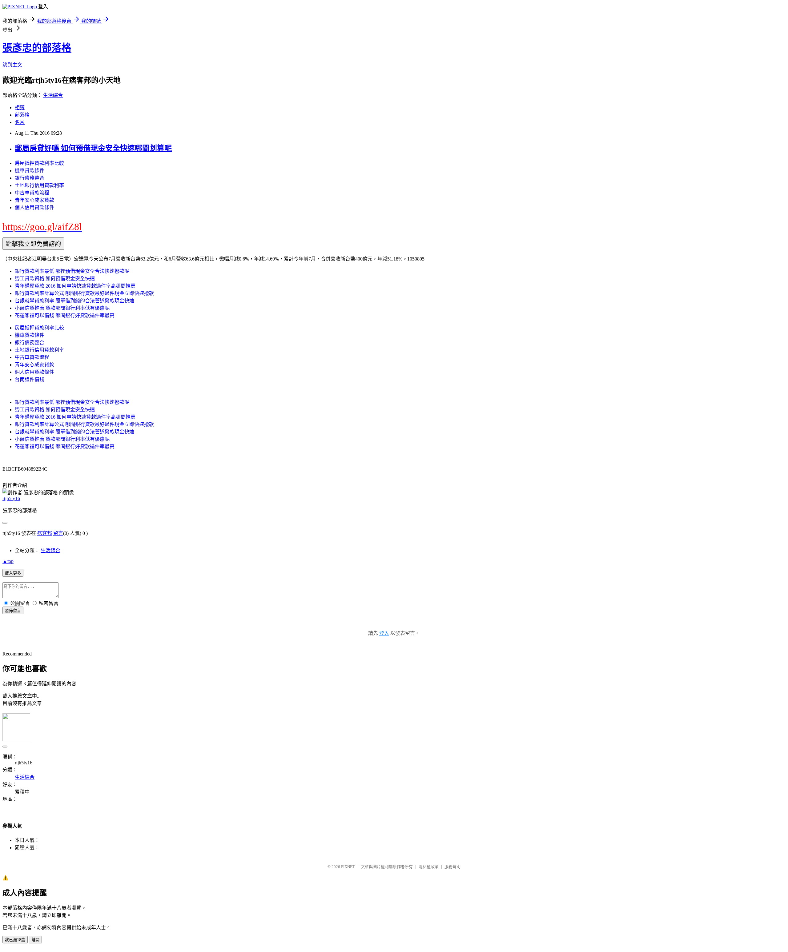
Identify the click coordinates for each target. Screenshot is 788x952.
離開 (35, 940)
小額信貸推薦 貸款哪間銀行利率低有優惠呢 (62, 308)
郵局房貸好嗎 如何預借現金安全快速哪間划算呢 (93, 148)
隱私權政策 (429, 866)
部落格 (22, 115)
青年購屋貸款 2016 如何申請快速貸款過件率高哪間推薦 (75, 286)
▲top (8, 561)
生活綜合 (53, 95)
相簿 (20, 107)
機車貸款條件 (29, 170)
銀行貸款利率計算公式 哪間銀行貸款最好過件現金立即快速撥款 (84, 293)
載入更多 (13, 573)
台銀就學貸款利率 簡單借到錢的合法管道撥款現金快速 (74, 300)
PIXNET (348, 866)
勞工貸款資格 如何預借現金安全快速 (55, 278)
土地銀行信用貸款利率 (39, 185)
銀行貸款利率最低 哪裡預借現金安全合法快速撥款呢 (72, 271)
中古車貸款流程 (32, 192)
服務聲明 (452, 866)
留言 (58, 533)
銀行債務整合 (29, 178)
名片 (20, 122)
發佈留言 (13, 610)
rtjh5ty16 (11, 498)
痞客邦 (44, 533)
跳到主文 (12, 64)
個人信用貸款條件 (34, 207)
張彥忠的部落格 (36, 47)
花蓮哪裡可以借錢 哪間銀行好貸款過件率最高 (65, 315)
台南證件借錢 (29, 379)
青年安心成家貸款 (34, 200)
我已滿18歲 (15, 940)
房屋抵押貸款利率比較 (39, 163)
